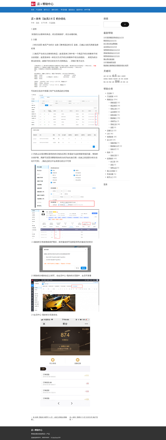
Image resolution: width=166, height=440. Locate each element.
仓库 (107, 76)
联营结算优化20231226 (112, 56)
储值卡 (119, 76)
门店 (127, 82)
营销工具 (113, 124)
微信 (105, 82)
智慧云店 (113, 168)
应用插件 (110, 158)
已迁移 (109, 93)
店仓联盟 (126, 78)
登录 (105, 184)
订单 (121, 82)
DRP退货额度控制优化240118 (114, 37)
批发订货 (113, 155)
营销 (117, 81)
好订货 (112, 161)
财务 (124, 82)
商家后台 (110, 99)
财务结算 (113, 115)
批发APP (113, 149)
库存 (122, 78)
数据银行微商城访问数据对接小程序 (116, 65)
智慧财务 (110, 137)
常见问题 (110, 174)
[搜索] (125, 24)
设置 (112, 127)
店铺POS (110, 130)
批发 (108, 152)
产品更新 (52, 23)
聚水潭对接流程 (109, 59)
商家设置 (113, 102)
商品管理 (115, 78)
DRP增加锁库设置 (110, 62)
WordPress (55, 437)
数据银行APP (114, 146)
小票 (119, 78)
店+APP (109, 140)
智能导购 (113, 143)
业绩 (105, 76)
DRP (108, 134)
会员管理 (113, 112)
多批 (112, 165)
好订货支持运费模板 (110, 44)
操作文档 (55, 10)
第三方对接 (111, 171)
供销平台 (113, 121)
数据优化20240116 (110, 41)
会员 (114, 75)
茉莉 (37, 23)
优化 (110, 76)
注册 (113, 82)
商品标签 (111, 78)
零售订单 (113, 109)
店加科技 (33, 437)
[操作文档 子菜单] (58, 9)
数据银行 (113, 118)
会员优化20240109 (110, 47)
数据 (110, 82)
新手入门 (110, 177)
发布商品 (106, 78)
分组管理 (123, 76)
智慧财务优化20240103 (112, 50)
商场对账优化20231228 (112, 53)
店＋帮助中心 (45, 4)
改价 (107, 82)
